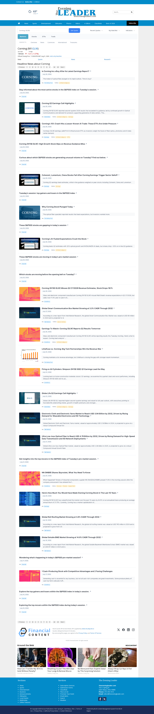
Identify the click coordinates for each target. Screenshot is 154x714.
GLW (35, 48)
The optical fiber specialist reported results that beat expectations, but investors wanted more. (76, 214)
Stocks (34, 37)
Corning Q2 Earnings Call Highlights (59, 103)
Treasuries (73, 42)
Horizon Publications (47, 709)
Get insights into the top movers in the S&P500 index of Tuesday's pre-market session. (59, 459)
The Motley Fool (48, 82)
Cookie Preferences (66, 711)
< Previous (21, 67)
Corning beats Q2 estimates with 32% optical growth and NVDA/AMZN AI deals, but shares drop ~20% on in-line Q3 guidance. (88, 246)
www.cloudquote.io (88, 629)
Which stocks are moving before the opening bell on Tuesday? (48, 274)
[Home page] (75, 12)
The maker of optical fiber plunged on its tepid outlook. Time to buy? (67, 79)
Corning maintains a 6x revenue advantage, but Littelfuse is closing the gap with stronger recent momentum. (81, 357)
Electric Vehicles (61, 321)
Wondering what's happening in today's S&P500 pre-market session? (51, 557)
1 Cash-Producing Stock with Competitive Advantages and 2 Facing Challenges (77, 571)
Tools (53, 37)
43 (58, 67)
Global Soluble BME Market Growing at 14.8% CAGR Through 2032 (72, 537)
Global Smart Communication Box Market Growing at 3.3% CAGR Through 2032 (78, 308)
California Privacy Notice (51, 711)
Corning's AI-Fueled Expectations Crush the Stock (65, 239)
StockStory (47, 301)
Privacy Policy (83, 633)
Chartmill (24, 96)
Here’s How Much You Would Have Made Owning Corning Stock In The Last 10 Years (80, 493)
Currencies (51, 42)
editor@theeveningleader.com (114, 694)
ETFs (44, 37)
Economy (59, 486)
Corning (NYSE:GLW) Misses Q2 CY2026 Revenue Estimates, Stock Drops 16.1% (77, 288)
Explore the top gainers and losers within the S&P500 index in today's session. (55, 591)
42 (54, 67)
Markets (23, 37)
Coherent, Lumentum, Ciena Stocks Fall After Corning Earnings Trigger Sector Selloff (81, 175)
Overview (34, 42)
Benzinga (46, 137)
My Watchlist (113, 30)
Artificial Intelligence (64, 82)
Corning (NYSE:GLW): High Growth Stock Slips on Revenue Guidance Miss (53, 144)
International (62, 42)
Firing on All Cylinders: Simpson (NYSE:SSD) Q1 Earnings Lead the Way (73, 369)
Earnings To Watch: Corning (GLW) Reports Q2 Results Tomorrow (71, 328)
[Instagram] (133, 632)
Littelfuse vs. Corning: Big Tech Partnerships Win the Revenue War (72, 349)
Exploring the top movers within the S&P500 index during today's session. (53, 605)
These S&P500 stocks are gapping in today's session (43, 225)
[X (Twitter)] (118, 632)
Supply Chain (72, 486)
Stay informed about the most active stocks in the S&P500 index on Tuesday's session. (59, 90)
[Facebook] (123, 632)
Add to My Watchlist (55, 56)
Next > (63, 67)
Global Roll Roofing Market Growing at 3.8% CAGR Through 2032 (71, 517)
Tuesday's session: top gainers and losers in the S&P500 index (48, 193)
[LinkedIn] (128, 632)
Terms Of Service (95, 633)
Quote (40, 59)
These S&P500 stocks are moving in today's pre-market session (48, 257)
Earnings (71, 116)
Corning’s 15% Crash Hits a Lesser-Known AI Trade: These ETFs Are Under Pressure (80, 124)
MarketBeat (47, 116)
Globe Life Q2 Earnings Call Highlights (60, 393)
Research (107, 59)
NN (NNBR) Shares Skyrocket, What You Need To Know (66, 472)
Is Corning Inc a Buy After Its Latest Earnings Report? (66, 71)
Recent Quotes (95, 30)
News (42, 42)
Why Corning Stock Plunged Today (58, 207)
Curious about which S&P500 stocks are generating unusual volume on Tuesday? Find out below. (63, 157)
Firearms (65, 486)
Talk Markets (47, 321)
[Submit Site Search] (131, 12)
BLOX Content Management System (104, 709)
